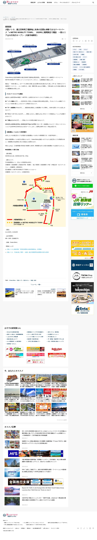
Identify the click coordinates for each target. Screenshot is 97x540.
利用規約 (23, 528)
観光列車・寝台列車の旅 (33, 339)
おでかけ (75, 67)
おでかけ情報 (41, 2)
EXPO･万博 (76, 54)
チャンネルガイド (64, 2)
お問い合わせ (46, 528)
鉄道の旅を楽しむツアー (12, 339)
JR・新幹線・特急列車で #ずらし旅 (56, 339)
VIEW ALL (82, 109)
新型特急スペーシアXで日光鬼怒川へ (35, 332)
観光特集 (49, 2)
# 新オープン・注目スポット (23, 280)
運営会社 (29, 528)
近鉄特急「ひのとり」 (12, 343)
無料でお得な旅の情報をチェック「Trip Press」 (58, 522)
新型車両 (75, 59)
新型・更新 (83, 59)
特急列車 (84, 64)
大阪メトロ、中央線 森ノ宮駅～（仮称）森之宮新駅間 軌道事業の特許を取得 (28, 252)
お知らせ (17, 528)
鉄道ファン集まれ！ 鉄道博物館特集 (15, 334)
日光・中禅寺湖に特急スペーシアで (56, 341)
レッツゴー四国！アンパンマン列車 (35, 336)
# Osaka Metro (12, 280)
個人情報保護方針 (36, 528)
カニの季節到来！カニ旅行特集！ (14, 341)
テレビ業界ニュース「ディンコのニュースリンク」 (34, 522)
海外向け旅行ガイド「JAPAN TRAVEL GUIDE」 (36, 524)
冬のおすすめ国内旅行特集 (13, 332)
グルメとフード (76, 2)
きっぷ (86, 49)
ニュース (13, 17)
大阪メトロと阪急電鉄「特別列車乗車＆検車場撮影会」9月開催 (24, 249)
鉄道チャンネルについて (8, 528)
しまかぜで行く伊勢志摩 (12, 336)
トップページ (5, 17)
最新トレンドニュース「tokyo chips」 (12, 522)
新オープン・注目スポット (79, 51)
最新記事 (33, 2)
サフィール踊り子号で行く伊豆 (34, 334)
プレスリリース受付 (55, 528)
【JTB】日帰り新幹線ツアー (34, 341)
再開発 (83, 54)
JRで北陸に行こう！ (52, 336)
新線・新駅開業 (77, 64)
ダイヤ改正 (82, 69)
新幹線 (75, 69)
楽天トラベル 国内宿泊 (53, 332)
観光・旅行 (89, 51)
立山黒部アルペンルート (53, 334)
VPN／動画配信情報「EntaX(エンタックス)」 (13, 524)
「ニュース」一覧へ (35, 284)
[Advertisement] (48, 10)
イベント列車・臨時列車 (85, 67)
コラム (56, 2)
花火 (80, 49)
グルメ (75, 49)
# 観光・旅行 (33, 280)
